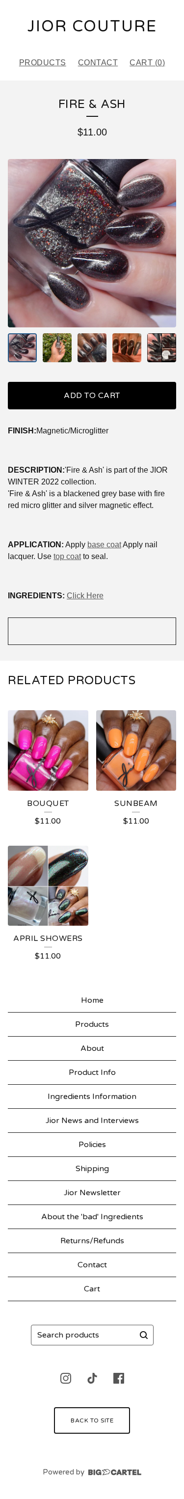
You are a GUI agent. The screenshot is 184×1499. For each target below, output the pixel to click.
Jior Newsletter (92, 1193)
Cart (92, 1289)
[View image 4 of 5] (126, 347)
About (92, 1048)
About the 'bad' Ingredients (92, 1217)
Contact (98, 62)
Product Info (92, 1072)
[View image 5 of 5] (161, 347)
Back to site (92, 1420)
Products (42, 62)
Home (92, 1000)
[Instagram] (66, 1378)
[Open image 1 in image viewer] (92, 243)
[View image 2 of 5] (57, 347)
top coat (67, 556)
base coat (104, 544)
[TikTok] (92, 1378)
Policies (92, 1145)
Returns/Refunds (92, 1241)
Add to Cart (92, 396)
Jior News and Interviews (92, 1120)
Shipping (92, 1169)
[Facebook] (118, 1378)
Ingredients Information (92, 1096)
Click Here (85, 595)
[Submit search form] (144, 1335)
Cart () (147, 62)
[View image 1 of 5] (22, 347)
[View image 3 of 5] (92, 347)
